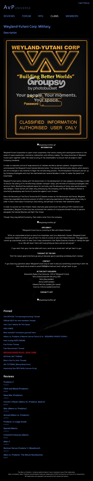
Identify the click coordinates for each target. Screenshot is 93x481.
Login (80, 3)
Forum (26, 16)
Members (72, 16)
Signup (86, 3)
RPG (40, 16)
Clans (55, 16)
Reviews (9, 16)
